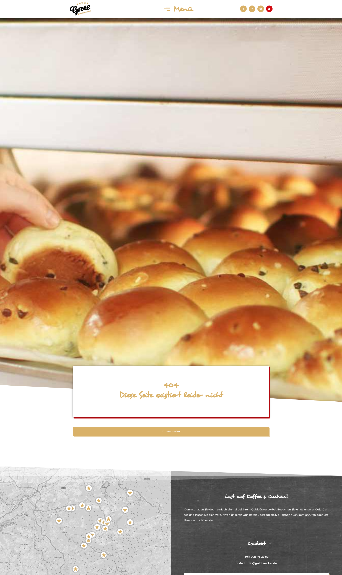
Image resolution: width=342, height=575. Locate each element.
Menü (183, 9)
